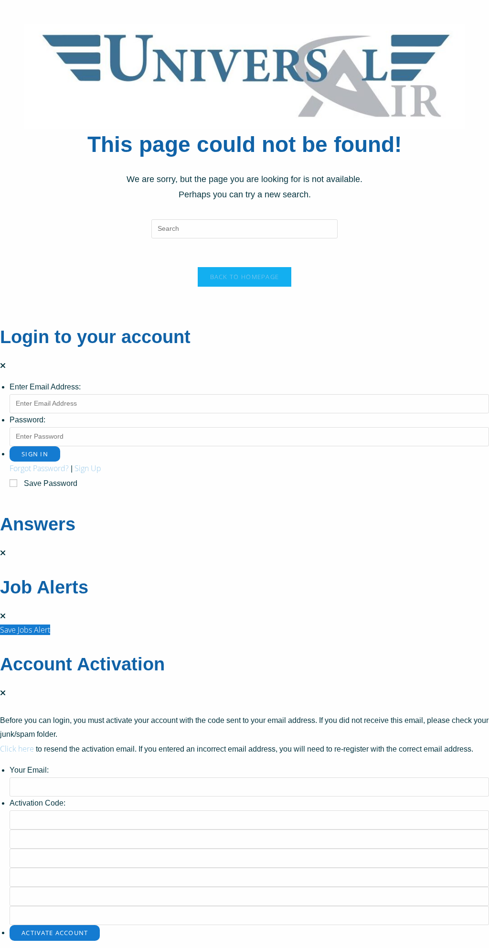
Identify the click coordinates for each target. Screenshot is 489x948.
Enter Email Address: (45, 387)
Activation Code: (37, 803)
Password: (27, 420)
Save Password (50, 483)
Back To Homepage (244, 276)
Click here (17, 748)
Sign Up (87, 468)
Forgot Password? (39, 468)
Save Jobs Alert (25, 630)
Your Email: (29, 770)
